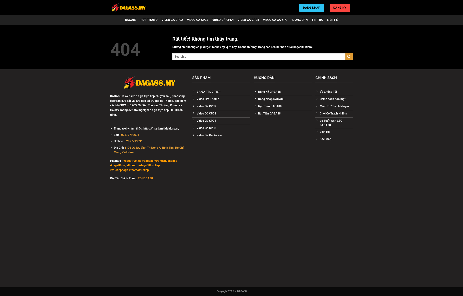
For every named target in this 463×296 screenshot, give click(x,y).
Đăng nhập (311, 7)
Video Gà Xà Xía (275, 20)
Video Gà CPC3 (197, 20)
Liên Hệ (332, 20)
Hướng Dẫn (299, 20)
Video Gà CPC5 (248, 20)
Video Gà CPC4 (223, 20)
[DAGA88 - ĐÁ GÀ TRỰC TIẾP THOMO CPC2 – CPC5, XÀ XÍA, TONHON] (128, 7)
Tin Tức (317, 20)
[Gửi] (349, 56)
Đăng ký (339, 7)
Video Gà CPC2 (172, 20)
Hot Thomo (149, 20)
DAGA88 (131, 20)
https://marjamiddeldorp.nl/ (161, 128)
